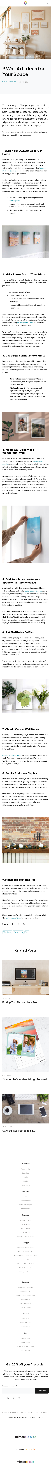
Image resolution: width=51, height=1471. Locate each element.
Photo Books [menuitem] (25, 1169)
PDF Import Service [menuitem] (25, 1272)
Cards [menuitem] (25, 1177)
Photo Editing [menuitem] (25, 1350)
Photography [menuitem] (25, 1338)
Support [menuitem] (25, 1282)
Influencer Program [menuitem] (25, 1205)
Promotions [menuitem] (25, 1209)
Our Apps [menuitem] (25, 1242)
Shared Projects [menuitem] (25, 1201)
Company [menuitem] (25, 1313)
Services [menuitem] (25, 1215)
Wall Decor (7, 932)
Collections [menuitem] (25, 1164)
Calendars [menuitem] (25, 1173)
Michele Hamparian (9, 82)
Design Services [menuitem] (25, 1220)
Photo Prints (18, 932)
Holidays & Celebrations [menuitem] (25, 1346)
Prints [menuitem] (25, 1181)
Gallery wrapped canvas (11, 755)
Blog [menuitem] (26, 1333)
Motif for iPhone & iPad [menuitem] (25, 1264)
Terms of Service (41, 1412)
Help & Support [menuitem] (25, 1307)
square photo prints (25, 322)
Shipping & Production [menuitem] (25, 1287)
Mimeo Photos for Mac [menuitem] (25, 1252)
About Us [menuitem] (25, 1319)
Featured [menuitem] (25, 1191)
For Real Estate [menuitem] (25, 1232)
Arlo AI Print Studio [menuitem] (25, 1268)
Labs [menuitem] (25, 1197)
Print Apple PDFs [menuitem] (25, 1291)
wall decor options (13, 918)
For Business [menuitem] (25, 1224)
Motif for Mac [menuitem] (25, 1260)
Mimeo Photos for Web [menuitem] (25, 1248)
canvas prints (14, 200)
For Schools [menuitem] (25, 1228)
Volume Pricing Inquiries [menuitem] (25, 1236)
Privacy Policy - (27, 1412)
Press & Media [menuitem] (25, 1323)
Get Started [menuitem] (25, 1299)
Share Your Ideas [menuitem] (25, 1303)
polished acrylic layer (33, 591)
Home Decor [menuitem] (25, 1185)
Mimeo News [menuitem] (25, 1327)
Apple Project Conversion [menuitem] (25, 1295)
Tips (27, 932)
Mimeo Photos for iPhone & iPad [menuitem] (25, 1256)
